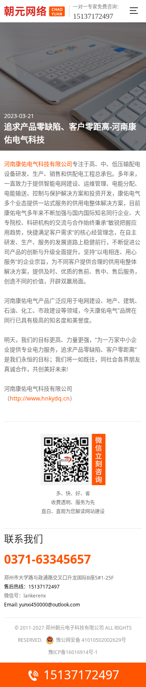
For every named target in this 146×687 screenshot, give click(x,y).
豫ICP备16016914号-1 (73, 652)
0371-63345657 (47, 559)
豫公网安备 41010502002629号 (91, 640)
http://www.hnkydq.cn (40, 398)
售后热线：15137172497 (32, 586)
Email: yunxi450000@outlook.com (42, 604)
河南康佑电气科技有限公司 (38, 164)
